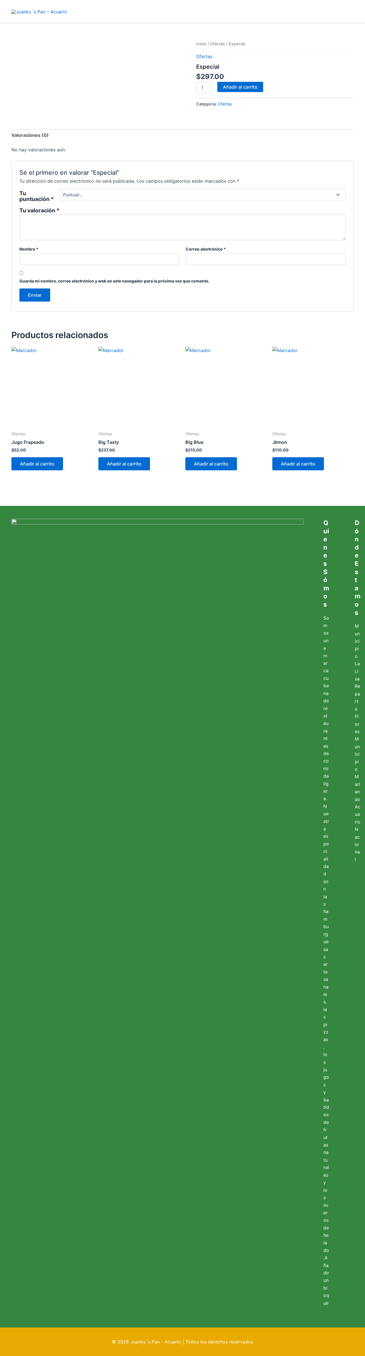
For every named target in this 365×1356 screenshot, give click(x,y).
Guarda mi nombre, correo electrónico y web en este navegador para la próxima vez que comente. (114, 280)
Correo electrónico (206, 249)
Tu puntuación (36, 196)
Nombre (28, 249)
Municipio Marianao (357, 769)
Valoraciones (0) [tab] (30, 135)
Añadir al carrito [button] (37, 464)
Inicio (201, 43)
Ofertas (217, 43)
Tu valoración (39, 210)
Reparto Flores (357, 708)
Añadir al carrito (240, 87)
